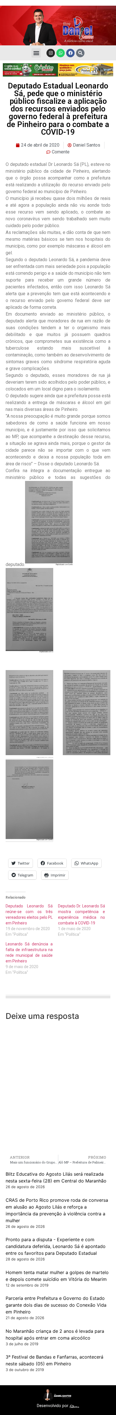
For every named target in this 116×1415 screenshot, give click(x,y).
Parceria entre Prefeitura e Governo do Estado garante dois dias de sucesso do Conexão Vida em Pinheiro (56, 1305)
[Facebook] (70, 53)
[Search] (80, 53)
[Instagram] (50, 53)
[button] (36, 53)
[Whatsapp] (60, 53)
